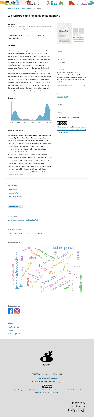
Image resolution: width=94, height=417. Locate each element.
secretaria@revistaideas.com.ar (47, 378)
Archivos (16, 9)
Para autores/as (13, 193)
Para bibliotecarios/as (15, 196)
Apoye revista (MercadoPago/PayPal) (23, 220)
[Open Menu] (7, 2)
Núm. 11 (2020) (27, 9)
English (10, 330)
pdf (61, 51)
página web (18, 233)
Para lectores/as (13, 189)
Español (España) (13, 327)
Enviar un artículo (15, 207)
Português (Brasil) (14, 334)
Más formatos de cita (65, 86)
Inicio (9, 9)
